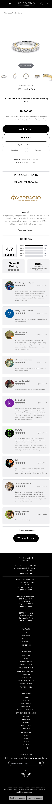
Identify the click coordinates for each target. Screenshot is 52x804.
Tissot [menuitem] (26, 738)
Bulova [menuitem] (26, 745)
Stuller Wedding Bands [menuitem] (26, 713)
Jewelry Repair (26, 662)
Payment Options (26, 668)
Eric (16, 460)
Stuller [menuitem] (26, 723)
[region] (26, 45)
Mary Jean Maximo (24, 310)
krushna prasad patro (25, 282)
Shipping (14, 150)
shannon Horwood (23, 359)
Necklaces (26, 639)
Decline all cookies (17, 798)
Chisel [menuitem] (26, 697)
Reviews (26, 239)
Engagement (26, 645)
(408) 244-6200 (26, 88)
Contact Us (26, 677)
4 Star (22, 248)
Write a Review (26, 538)
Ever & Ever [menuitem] (26, 726)
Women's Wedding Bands (13, 13)
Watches (26, 642)
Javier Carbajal (22, 381)
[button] (10, 4)
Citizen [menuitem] (26, 742)
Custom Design (26, 665)
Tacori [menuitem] (26, 716)
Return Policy (26, 684)
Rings (26, 632)
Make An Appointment (26, 671)
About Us (26, 655)
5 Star (22, 245)
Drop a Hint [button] (26, 137)
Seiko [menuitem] (26, 748)
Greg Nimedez (22, 511)
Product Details (26, 175)
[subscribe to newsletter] (40, 763)
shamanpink (21, 332)
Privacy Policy (26, 687)
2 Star (22, 253)
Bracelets (26, 635)
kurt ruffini (20, 400)
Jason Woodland (23, 483)
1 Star (22, 256)
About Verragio (26, 182)
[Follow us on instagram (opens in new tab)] (23, 775)
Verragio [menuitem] (26, 729)
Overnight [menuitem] (26, 707)
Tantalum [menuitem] (26, 719)
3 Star (22, 251)
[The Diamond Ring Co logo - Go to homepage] (26, 4)
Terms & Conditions (25, 681)
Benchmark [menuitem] (26, 732)
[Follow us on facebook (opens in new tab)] (29, 775)
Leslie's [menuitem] (26, 700)
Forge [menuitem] (26, 735)
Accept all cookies (35, 798)
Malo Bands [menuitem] (26, 703)
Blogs (26, 658)
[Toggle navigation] (4, 4)
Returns (38, 150)
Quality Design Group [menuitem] (26, 710)
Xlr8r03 (18, 430)
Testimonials (26, 674)
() (45, 245)
